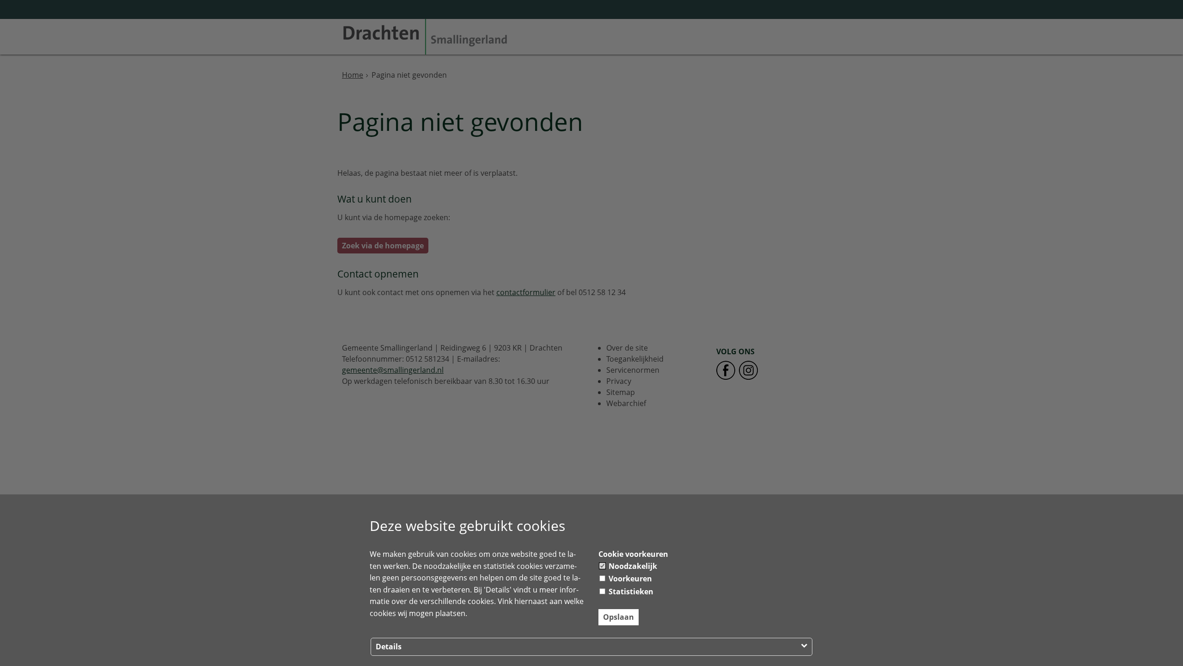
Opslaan (618, 617)
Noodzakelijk (632, 566)
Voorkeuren (629, 579)
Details (389, 646)
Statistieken (630, 591)
